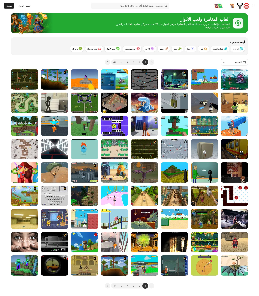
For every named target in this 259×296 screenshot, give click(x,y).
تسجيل (9, 6)
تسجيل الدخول (24, 6)
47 (114, 62)
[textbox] (234, 62)
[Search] (166, 6)
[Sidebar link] (254, 6)
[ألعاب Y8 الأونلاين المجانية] (243, 6)
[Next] (107, 62)
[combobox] (234, 62)
